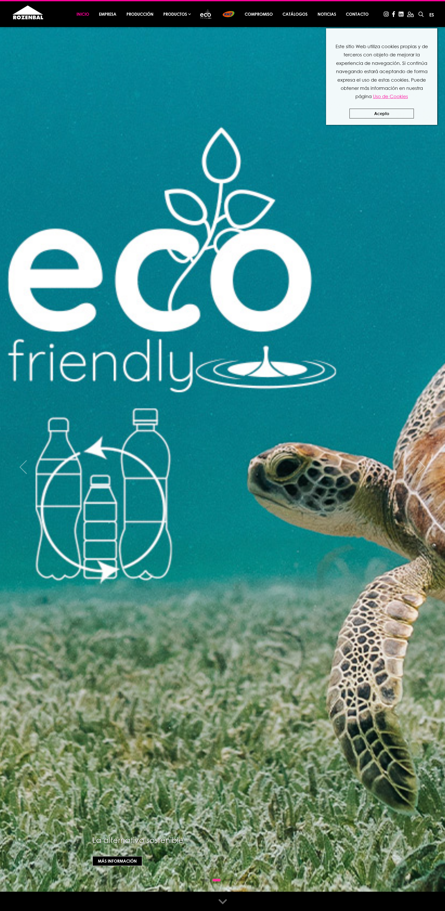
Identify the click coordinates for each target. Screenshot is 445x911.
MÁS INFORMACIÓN (117, 861)
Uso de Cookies (390, 96)
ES (431, 14)
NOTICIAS (327, 14)
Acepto (381, 113)
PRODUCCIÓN (139, 14)
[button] (205, 880)
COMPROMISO (259, 14)
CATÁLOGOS (295, 14)
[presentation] (23, 467)
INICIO (82, 14)
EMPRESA (107, 14)
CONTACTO (357, 14)
